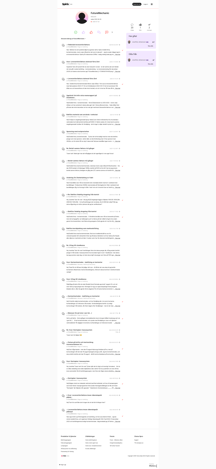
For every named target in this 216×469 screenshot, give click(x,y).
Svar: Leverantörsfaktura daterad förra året (83, 62)
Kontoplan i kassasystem (77, 378)
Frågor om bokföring (83, 47)
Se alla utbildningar (90, 448)
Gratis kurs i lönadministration (93, 445)
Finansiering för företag (67, 451)
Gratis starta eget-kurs (91, 443)
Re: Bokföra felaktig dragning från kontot (83, 194)
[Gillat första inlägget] (91, 32)
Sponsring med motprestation (77, 131)
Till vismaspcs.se (138, 443)
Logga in (145, 4)
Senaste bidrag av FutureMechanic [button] (72, 38)
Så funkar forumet (115, 445)
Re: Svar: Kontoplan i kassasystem (79, 330)
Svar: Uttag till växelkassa (76, 279)
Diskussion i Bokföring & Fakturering (86, 264)
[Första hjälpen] (76, 32)
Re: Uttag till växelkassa (75, 245)
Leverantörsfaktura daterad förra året (82, 78)
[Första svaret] (99, 32)
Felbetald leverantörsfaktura (79, 45)
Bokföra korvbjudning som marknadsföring (82, 228)
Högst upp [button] (63, 464)
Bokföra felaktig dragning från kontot (82, 211)
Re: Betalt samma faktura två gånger (80, 148)
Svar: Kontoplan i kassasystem (78, 361)
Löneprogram (64, 445)
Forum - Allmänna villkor (116, 440)
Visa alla (150, 46)
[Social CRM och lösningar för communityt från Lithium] (153, 465)
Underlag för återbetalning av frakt (79, 178)
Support (136, 440)
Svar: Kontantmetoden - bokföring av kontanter (84, 262)
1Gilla (117, 332)
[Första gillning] (83, 32)
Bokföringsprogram (66, 440)
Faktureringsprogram (66, 443)
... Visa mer (117, 54)
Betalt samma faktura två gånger (80, 161)
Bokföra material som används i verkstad (82, 114)
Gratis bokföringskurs (91, 440)
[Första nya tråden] (107, 32)
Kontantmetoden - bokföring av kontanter (84, 296)
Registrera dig (137, 4)
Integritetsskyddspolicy (116, 443)
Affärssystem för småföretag (69, 448)
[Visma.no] (67, 4)
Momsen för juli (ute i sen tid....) (80, 313)
